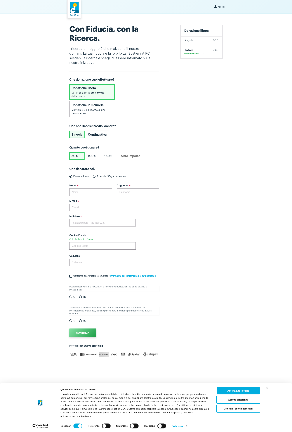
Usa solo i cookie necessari (238, 408)
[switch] (106, 425)
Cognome (122, 185)
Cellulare (74, 256)
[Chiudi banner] (267, 388)
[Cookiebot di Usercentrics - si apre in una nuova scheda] (40, 426)
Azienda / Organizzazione (111, 176)
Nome (72, 185)
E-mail (73, 201)
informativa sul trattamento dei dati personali (133, 276)
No (84, 297)
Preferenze (177, 426)
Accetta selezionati (238, 399)
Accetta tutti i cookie (238, 390)
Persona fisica (81, 176)
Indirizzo (74, 216)
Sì (74, 297)
